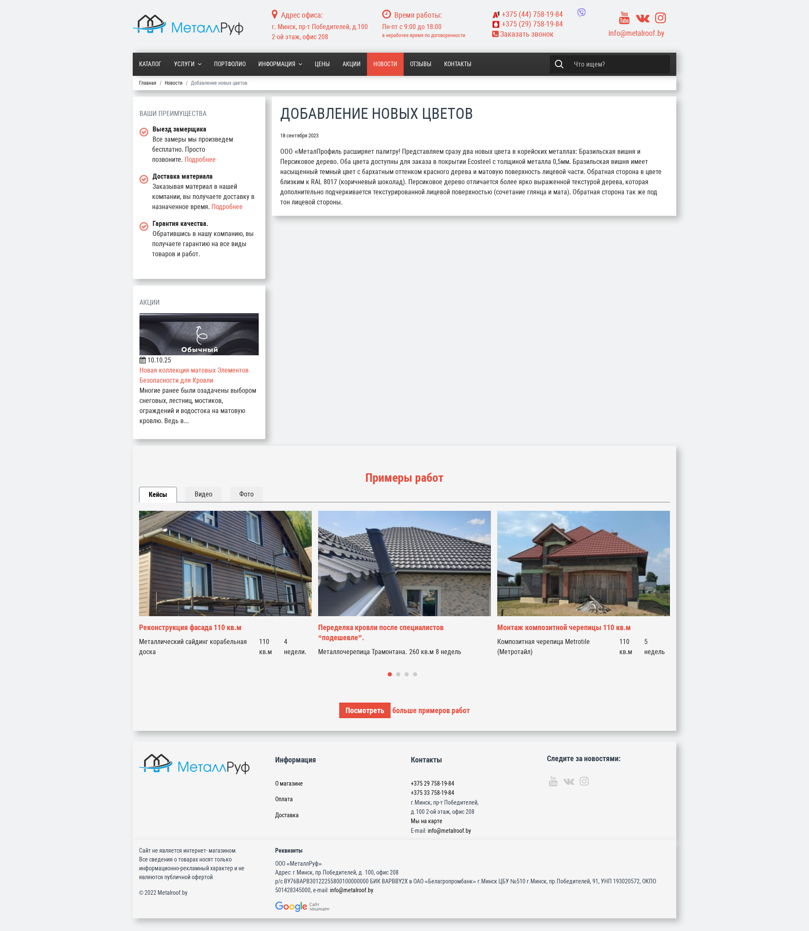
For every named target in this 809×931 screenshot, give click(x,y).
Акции (352, 64)
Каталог (150, 64)
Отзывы (420, 64)
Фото (246, 494)
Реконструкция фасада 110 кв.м (190, 627)
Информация (276, 64)
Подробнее (200, 160)
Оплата (284, 799)
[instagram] (660, 18)
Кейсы (158, 495)
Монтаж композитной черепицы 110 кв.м (564, 627)
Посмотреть (365, 710)
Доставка (287, 815)
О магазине (289, 783)
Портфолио (230, 64)
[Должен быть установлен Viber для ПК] (581, 12)
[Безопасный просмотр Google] (319, 906)
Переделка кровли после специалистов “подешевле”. (381, 632)
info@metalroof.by (636, 33)
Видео (203, 494)
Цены (322, 64)
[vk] (642, 18)
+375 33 (432, 792)
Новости (385, 64)
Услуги (184, 64)
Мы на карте (426, 821)
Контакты (457, 64)
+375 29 (432, 783)
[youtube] (624, 18)
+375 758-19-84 (532, 14)
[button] (390, 674)
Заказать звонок (526, 34)
